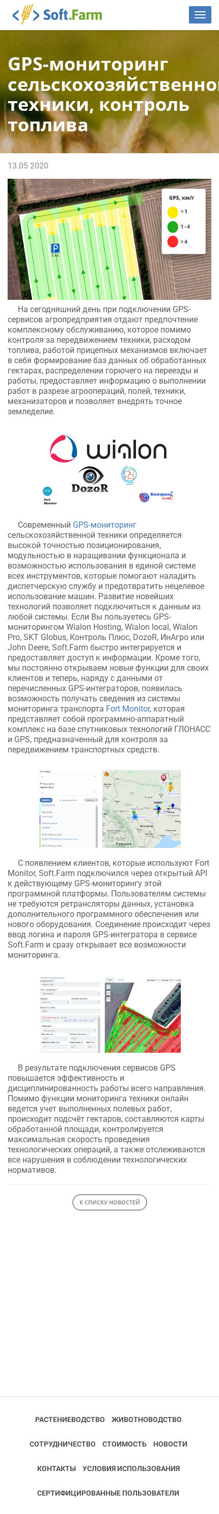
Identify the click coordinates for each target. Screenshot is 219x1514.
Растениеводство (70, 1419)
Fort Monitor (128, 709)
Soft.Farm (63, 14)
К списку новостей (109, 1202)
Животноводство (147, 1419)
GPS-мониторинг (104, 525)
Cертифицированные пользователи (108, 1493)
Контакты (56, 1468)
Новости (170, 1444)
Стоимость (124, 1444)
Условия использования (131, 1468)
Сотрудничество (63, 1444)
